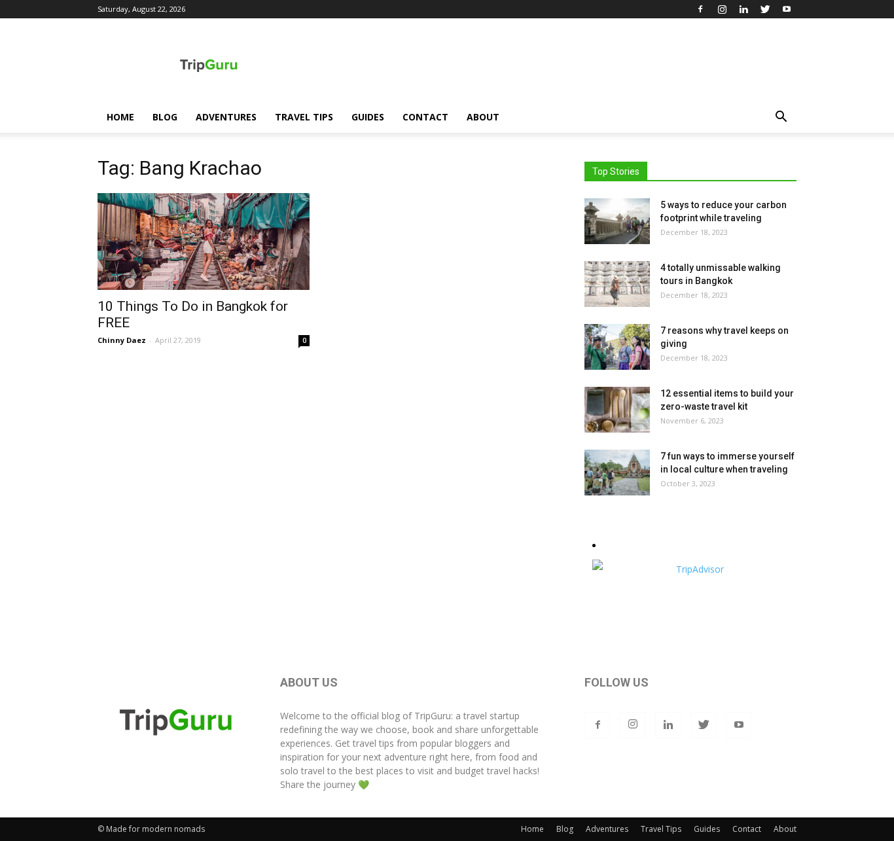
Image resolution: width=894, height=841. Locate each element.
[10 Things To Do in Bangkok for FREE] (204, 241)
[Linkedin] (743, 9)
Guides (367, 117)
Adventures (226, 117)
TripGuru (432, 715)
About (483, 117)
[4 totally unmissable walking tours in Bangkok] (617, 284)
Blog (164, 117)
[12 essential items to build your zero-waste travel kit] (617, 410)
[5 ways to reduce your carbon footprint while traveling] (617, 221)
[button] (780, 118)
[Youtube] (786, 9)
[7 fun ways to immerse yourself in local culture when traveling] (617, 472)
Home (120, 117)
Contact (425, 117)
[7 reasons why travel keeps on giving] (617, 347)
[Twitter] (765, 9)
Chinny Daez (122, 340)
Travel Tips (304, 117)
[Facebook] (700, 9)
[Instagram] (722, 9)
